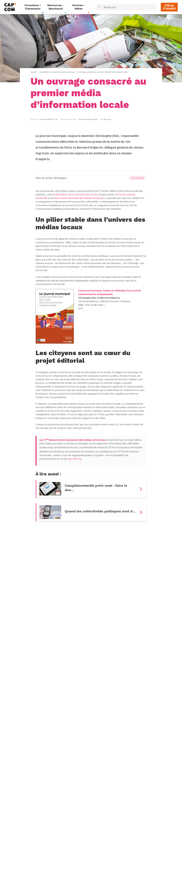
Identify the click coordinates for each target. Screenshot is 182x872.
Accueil (34, 72)
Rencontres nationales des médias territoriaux (80, 198)
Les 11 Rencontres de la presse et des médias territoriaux (72, 440)
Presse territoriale (137, 178)
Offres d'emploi (169, 7)
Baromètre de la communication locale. (77, 194)
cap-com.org (74, 459)
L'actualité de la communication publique (57, 72)
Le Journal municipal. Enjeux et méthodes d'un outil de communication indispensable (109, 292)
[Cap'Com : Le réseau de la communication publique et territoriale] (10, 7)
